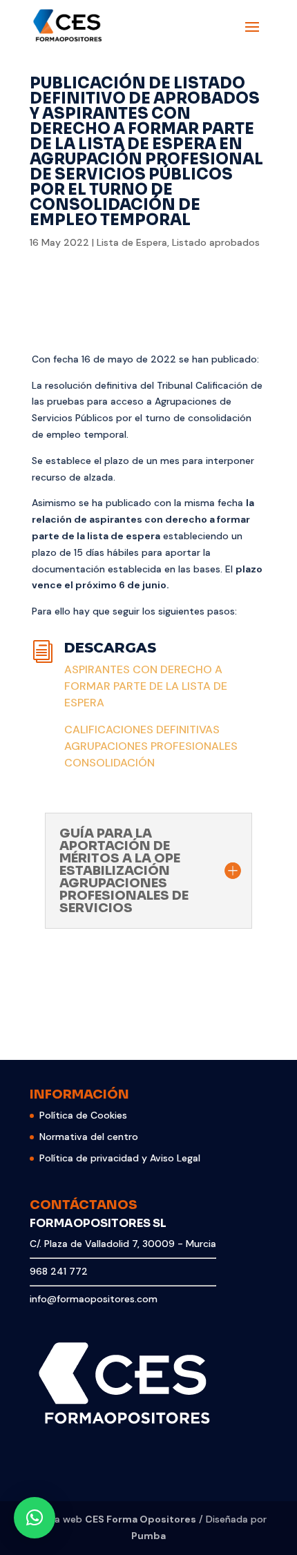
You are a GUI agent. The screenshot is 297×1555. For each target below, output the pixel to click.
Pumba (148, 1535)
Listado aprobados (216, 242)
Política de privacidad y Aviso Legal (119, 1158)
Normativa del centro (88, 1136)
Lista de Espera (132, 242)
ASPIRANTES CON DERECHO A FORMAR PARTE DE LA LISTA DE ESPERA (145, 686)
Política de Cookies (83, 1115)
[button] (34, 1517)
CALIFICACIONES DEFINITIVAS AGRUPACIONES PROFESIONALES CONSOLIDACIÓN (151, 746)
